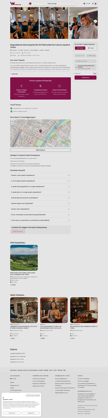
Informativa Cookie (7, 408)
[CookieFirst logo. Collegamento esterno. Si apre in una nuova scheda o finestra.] (3, 397)
